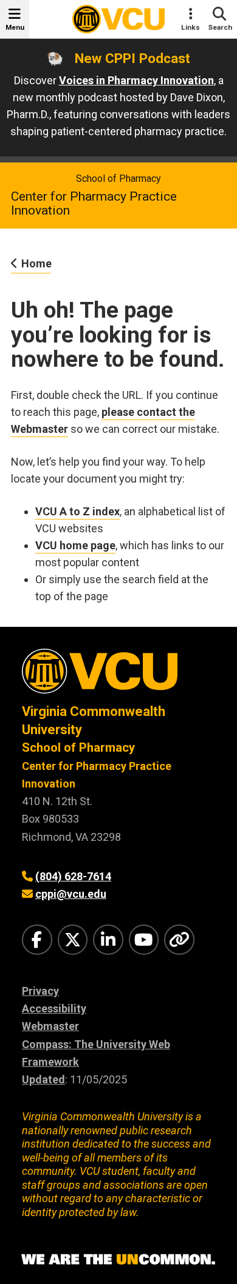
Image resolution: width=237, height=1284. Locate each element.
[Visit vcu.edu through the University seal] (118, 676)
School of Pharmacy (118, 178)
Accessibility (54, 1008)
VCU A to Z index (77, 511)
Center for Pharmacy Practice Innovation (94, 203)
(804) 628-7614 (73, 876)
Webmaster (50, 1026)
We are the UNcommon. (118, 1260)
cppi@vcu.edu (70, 894)
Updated (43, 1079)
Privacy (40, 991)
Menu (14, 27)
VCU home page (75, 545)
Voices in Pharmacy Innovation (136, 80)
